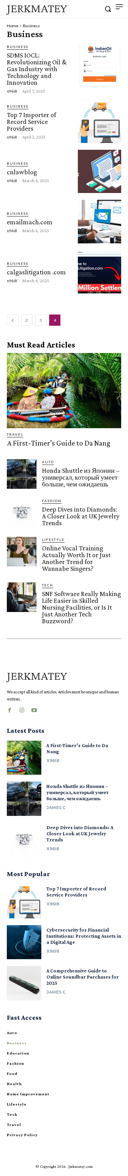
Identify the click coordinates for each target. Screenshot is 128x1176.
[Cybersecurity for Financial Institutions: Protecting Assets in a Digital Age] (24, 942)
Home (12, 25)
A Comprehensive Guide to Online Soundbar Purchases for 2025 (82, 977)
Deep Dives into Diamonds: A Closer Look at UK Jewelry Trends (80, 516)
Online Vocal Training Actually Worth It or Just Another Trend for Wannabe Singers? (76, 558)
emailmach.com (30, 222)
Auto (48, 462)
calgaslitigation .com (36, 272)
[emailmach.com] (99, 221)
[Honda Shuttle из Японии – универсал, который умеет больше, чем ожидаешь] (22, 474)
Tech (47, 585)
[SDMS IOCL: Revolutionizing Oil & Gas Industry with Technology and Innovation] (99, 65)
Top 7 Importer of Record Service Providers (31, 121)
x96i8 (12, 91)
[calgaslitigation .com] (99, 271)
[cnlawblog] (99, 171)
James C (56, 807)
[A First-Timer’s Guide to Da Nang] (64, 390)
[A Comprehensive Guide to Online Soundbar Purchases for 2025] (24, 983)
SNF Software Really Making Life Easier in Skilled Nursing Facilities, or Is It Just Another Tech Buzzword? (81, 607)
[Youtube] (34, 709)
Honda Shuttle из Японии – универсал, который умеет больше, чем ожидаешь (80, 477)
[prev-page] (12, 320)
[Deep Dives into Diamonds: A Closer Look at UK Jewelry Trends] (22, 513)
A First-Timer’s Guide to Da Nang (58, 443)
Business (17, 47)
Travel (15, 434)
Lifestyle (53, 539)
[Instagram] (22, 709)
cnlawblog (22, 172)
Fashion (51, 501)
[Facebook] (9, 709)
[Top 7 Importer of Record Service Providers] (99, 121)
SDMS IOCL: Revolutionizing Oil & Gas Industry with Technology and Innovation (37, 68)
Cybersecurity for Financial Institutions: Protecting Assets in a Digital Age (83, 936)
